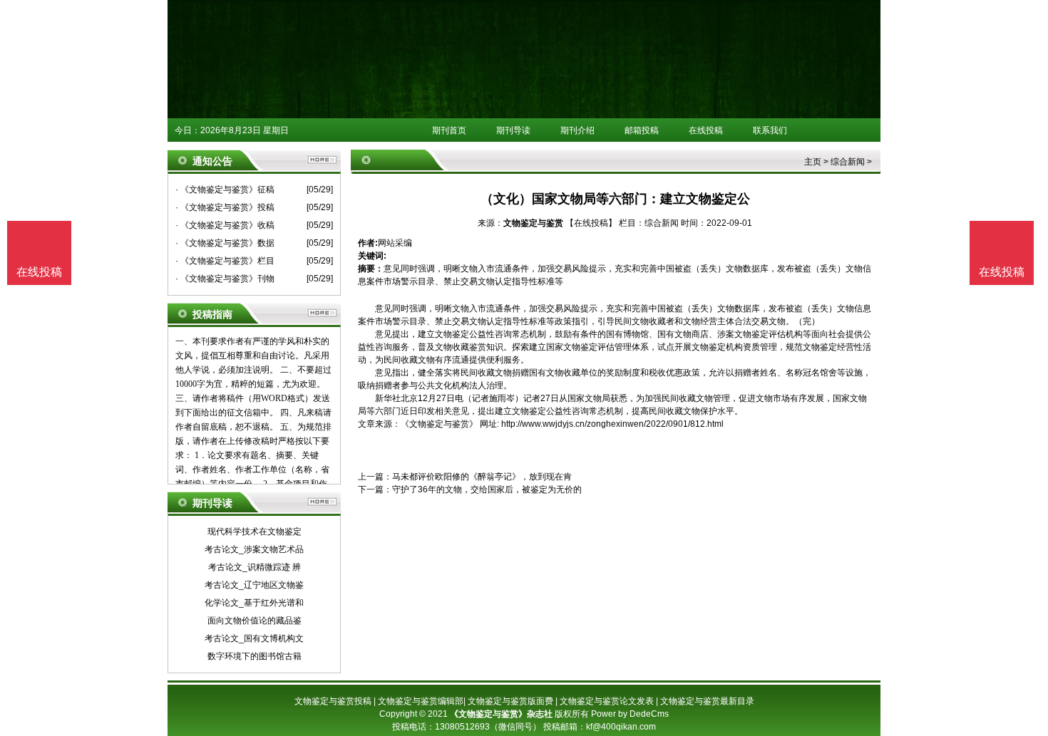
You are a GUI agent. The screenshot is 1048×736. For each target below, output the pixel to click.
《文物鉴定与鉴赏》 (439, 424)
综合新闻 (848, 162)
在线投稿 (706, 130)
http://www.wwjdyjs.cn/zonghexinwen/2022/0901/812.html (612, 424)
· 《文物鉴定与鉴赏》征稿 (224, 190)
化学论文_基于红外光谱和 (254, 603)
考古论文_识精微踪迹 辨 (254, 567)
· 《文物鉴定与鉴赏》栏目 (224, 261)
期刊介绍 (577, 130)
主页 (812, 162)
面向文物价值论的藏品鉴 (254, 621)
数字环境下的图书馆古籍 (254, 656)
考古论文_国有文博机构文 (254, 638)
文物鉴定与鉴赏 (533, 223)
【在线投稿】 (591, 223)
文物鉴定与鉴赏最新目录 (707, 701)
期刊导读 (513, 130)
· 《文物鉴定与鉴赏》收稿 (224, 225)
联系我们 (770, 130)
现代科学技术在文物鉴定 (254, 532)
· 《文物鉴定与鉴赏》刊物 (224, 279)
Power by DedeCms (630, 714)
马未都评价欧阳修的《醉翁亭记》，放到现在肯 (482, 477)
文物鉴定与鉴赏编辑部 (420, 701)
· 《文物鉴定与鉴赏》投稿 (224, 207)
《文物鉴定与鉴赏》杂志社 (501, 714)
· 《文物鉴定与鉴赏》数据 (224, 243)
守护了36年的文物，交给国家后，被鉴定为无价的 (487, 489)
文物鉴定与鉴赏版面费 (510, 701)
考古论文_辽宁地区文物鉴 (254, 585)
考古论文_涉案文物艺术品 (254, 549)
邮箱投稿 (642, 130)
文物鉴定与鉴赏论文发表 (607, 701)
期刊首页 (449, 130)
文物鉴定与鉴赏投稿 (332, 701)
